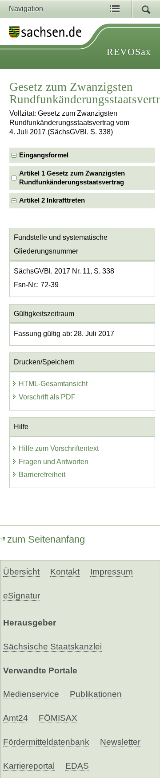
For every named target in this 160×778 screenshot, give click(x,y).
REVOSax (129, 51)
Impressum (111, 571)
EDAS (77, 765)
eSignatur (21, 595)
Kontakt (65, 571)
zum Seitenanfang (46, 539)
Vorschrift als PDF (47, 397)
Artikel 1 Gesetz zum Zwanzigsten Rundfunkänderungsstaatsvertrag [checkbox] (72, 177)
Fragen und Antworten (53, 461)
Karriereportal (29, 765)
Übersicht (21, 571)
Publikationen (96, 694)
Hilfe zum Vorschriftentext (59, 448)
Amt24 (15, 718)
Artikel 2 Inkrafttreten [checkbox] (52, 200)
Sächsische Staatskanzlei (52, 646)
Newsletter (120, 742)
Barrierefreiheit (42, 474)
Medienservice (31, 694)
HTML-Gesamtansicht (53, 383)
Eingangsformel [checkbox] (43, 155)
